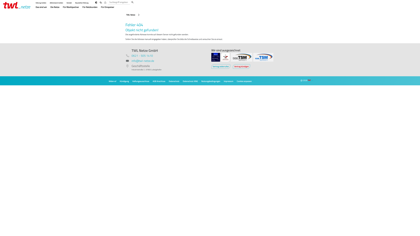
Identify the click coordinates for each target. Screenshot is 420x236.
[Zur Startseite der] (16, 4)
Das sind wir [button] (41, 7)
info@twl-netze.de (143, 61)
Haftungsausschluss (140, 81)
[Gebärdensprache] (102, 2)
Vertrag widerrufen (221, 66)
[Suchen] (132, 2)
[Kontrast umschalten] (97, 2)
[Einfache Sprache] (106, 2)
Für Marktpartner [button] (71, 7)
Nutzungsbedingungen (210, 81)
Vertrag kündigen (241, 66)
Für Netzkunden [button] (89, 7)
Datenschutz (174, 81)
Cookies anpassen (244, 81)
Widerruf (112, 81)
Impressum (228, 81)
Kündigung (124, 81)
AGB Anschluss (159, 81)
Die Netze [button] (54, 7)
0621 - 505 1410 (142, 56)
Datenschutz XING (190, 81)
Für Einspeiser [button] (107, 7)
